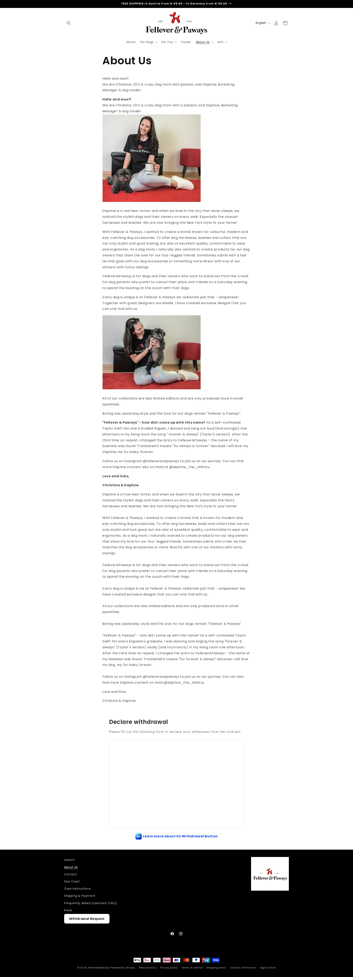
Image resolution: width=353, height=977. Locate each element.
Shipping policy (216, 967)
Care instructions (77, 888)
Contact (70, 874)
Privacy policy (169, 967)
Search (69, 860)
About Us (71, 867)
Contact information (243, 967)
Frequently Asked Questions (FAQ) (90, 903)
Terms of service (192, 967)
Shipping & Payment (79, 896)
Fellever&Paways (99, 967)
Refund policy (147, 967)
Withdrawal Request (87, 918)
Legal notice (268, 967)
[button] (68, 23)
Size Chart (72, 881)
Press (68, 910)
